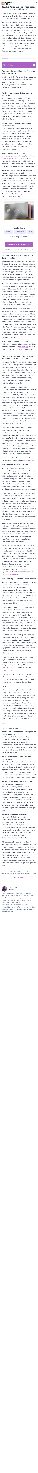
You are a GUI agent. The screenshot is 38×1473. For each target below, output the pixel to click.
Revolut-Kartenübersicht (10, 158)
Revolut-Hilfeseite (11, 574)
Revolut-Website (28, 460)
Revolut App (23, 347)
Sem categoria (19, 877)
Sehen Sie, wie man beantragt (19, 244)
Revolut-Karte (8, 65)
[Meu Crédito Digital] (6, 3)
